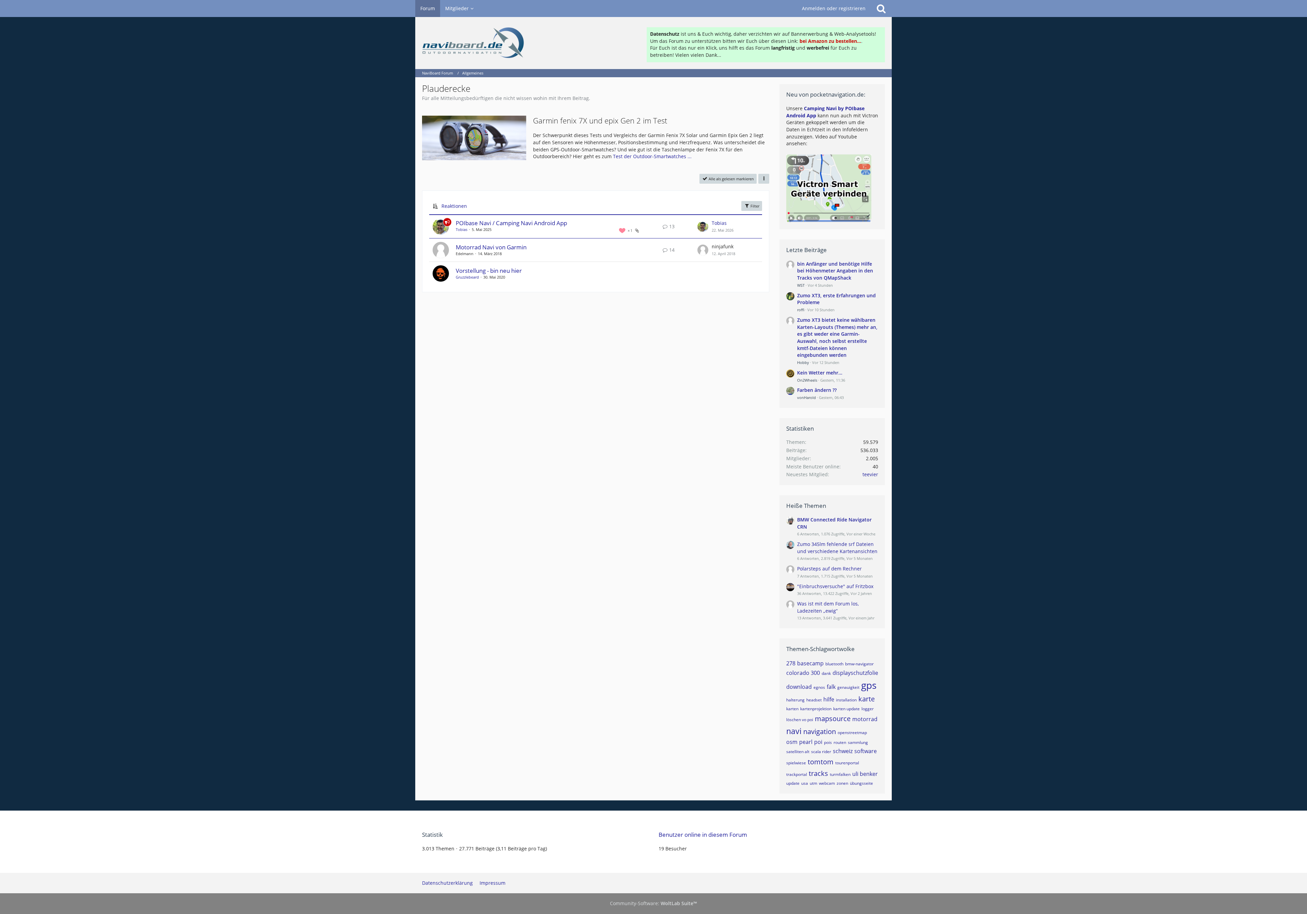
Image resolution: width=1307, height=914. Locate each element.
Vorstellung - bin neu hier (489, 271)
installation (846, 700)
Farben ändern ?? (817, 390)
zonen (842, 783)
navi (794, 731)
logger (867, 709)
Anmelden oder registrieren (834, 8)
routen (840, 742)
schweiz (843, 751)
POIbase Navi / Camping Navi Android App (511, 223)
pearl (805, 742)
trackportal (796, 774)
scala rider (821, 751)
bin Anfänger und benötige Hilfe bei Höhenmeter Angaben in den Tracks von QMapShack (835, 271)
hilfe (828, 699)
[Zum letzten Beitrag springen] (702, 226)
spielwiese (796, 763)
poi (818, 742)
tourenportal (847, 763)
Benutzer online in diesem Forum (703, 834)
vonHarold (806, 397)
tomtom (821, 761)
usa (804, 783)
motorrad (864, 719)
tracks (818, 773)
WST (801, 285)
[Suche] (881, 8)
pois (828, 742)
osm (791, 742)
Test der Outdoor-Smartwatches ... (652, 156)
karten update (846, 709)
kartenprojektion (816, 709)
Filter (754, 206)
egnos (819, 687)
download (799, 687)
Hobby (803, 362)
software (865, 751)
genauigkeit (848, 687)
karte (866, 698)
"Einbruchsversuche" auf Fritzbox (835, 586)
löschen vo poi (799, 719)
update (793, 783)
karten (792, 709)
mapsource (833, 718)
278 (790, 663)
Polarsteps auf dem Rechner (829, 568)
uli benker (865, 774)
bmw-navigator (859, 664)
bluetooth (834, 664)
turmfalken (840, 774)
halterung (795, 700)
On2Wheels (807, 380)
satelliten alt (797, 751)
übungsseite (861, 783)
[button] (763, 179)
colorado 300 (803, 673)
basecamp (810, 663)
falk (831, 687)
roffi (800, 309)
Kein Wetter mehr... (819, 372)
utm (813, 783)
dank (826, 673)
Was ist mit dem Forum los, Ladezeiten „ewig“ (828, 607)
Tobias (461, 229)
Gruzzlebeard (467, 277)
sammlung (858, 742)
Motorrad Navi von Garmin (491, 247)
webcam (827, 783)
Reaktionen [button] (454, 206)
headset (814, 700)
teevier (870, 474)
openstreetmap (852, 732)
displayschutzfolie (855, 673)
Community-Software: (653, 903)
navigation (819, 731)
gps (868, 685)
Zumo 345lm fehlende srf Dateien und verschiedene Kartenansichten (837, 547)
